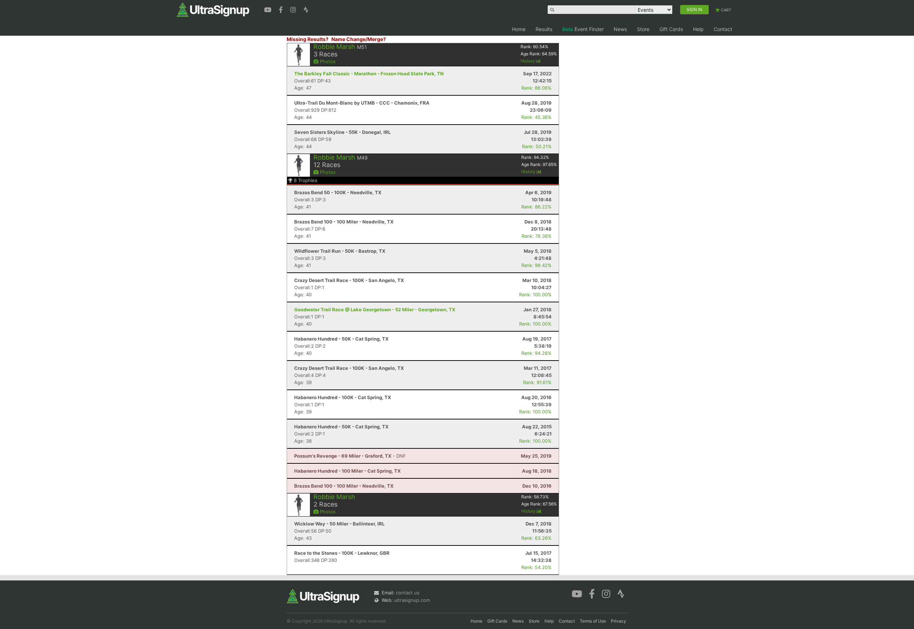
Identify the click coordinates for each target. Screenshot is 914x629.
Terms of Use (593, 621)
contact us (408, 592)
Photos (327, 61)
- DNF (350, 456)
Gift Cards (671, 29)
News (620, 29)
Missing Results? (307, 39)
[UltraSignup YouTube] (268, 8)
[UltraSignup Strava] (306, 8)
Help (698, 29)
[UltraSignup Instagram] (294, 8)
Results (544, 29)
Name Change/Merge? (358, 39)
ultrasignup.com (412, 600)
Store (643, 29)
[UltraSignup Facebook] (281, 8)
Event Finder (583, 29)
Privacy (618, 621)
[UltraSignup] (213, 9)
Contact (723, 29)
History (528, 61)
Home (519, 29)
